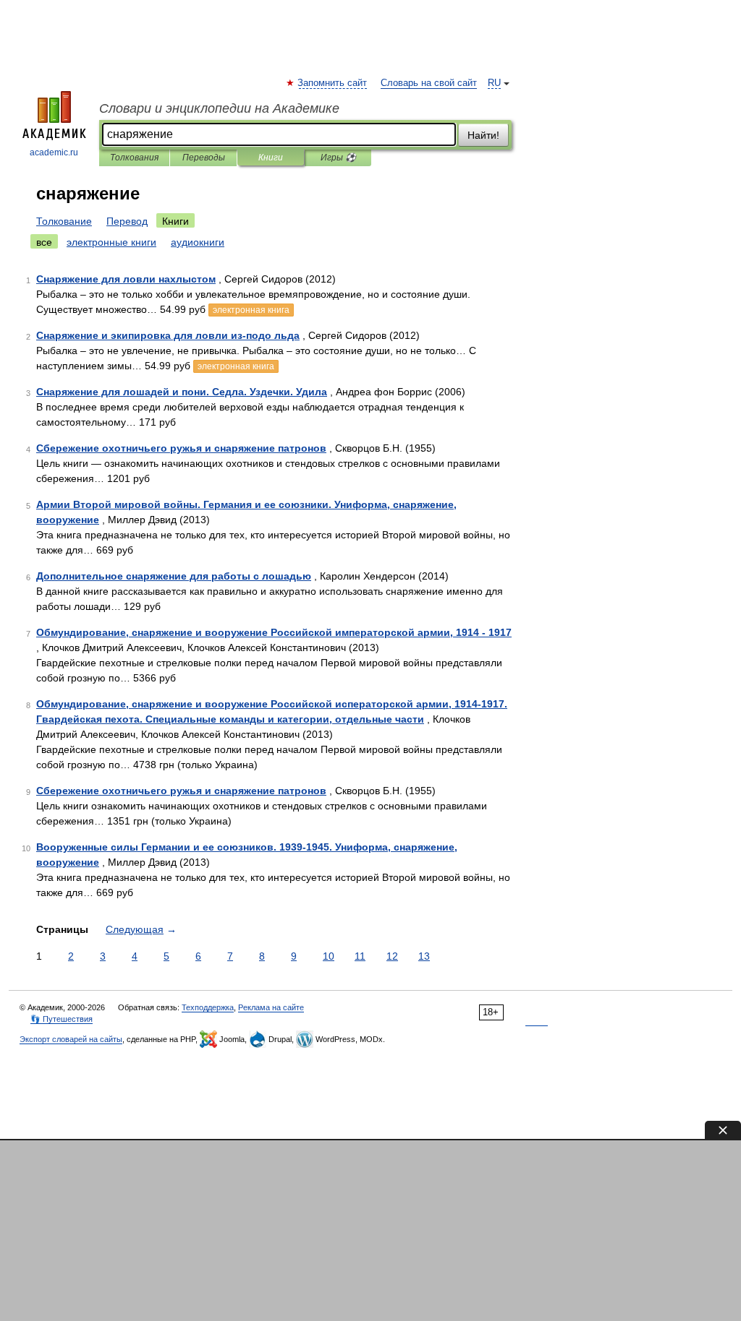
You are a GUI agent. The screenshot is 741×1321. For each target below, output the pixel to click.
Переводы (203, 157)
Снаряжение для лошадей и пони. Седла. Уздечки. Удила (181, 391)
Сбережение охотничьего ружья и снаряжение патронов (181, 448)
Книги (270, 157)
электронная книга (251, 310)
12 (392, 956)
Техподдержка (208, 1007)
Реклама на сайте (271, 1007)
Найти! (483, 135)
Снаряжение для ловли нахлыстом (126, 279)
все (44, 242)
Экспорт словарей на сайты (71, 1039)
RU (494, 83)
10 (328, 956)
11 (360, 956)
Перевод (127, 221)
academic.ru (54, 152)
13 (424, 956)
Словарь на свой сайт (429, 83)
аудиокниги (197, 242)
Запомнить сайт (333, 83)
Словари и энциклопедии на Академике (219, 108)
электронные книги (111, 242)
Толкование (64, 221)
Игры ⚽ (338, 157)
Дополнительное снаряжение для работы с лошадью (173, 576)
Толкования (134, 157)
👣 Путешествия (61, 1019)
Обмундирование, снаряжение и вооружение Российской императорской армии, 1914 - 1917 (274, 632)
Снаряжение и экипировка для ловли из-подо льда (168, 335)
